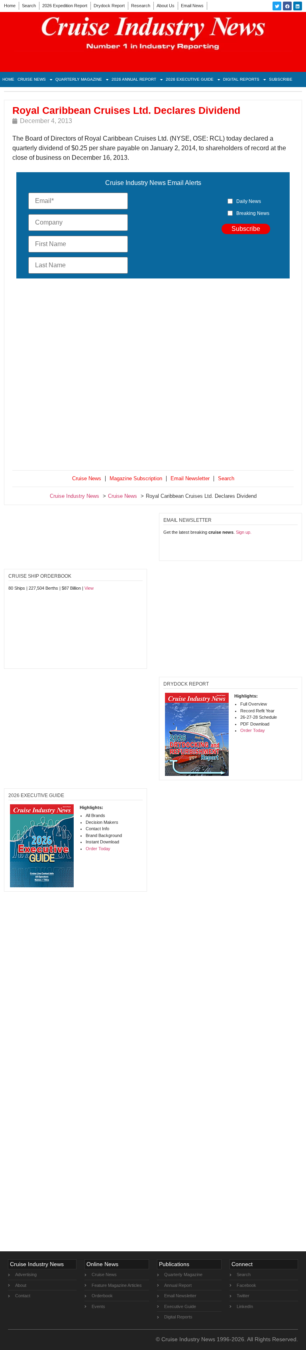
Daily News (248, 201)
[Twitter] (277, 6)
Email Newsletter (190, 478)
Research (140, 5)
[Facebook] (287, 6)
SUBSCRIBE (280, 79)
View (89, 588)
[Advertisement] (153, 376)
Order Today (252, 730)
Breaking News (252, 213)
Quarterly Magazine (78, 79)
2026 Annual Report (134, 79)
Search (29, 5)
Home (10, 5)
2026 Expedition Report (64, 5)
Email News (192, 5)
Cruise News (32, 79)
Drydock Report (109, 5)
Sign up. (243, 532)
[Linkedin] (297, 6)
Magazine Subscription (136, 478)
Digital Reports (241, 79)
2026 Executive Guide (190, 79)
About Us (166, 5)
